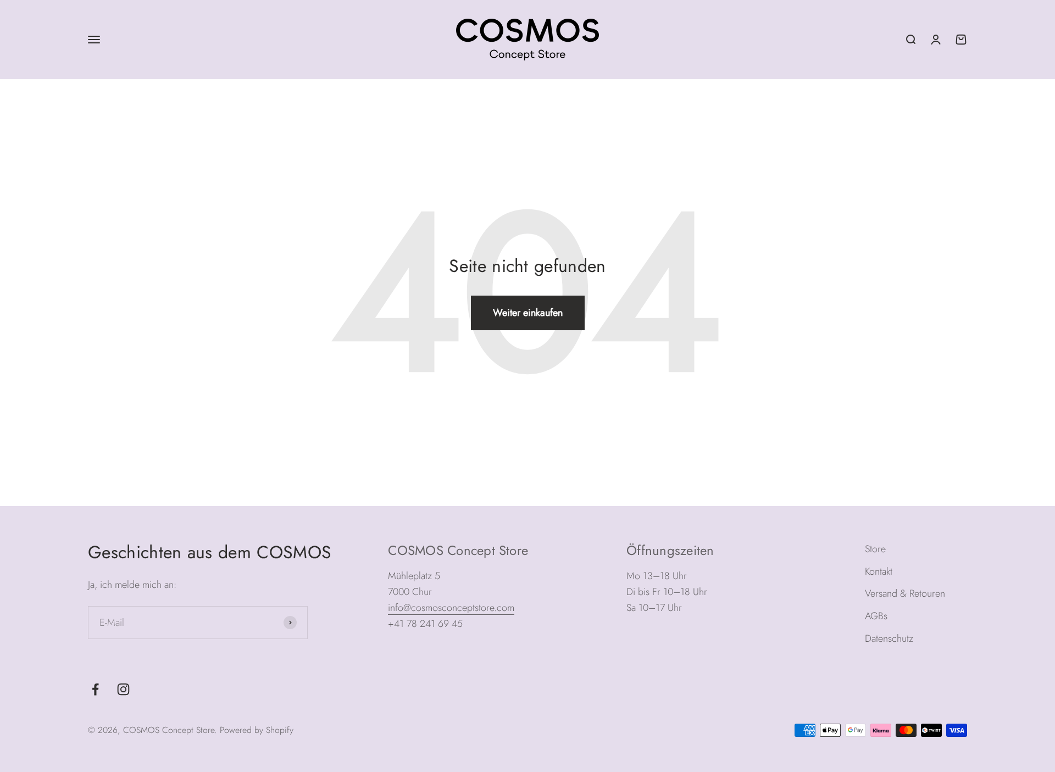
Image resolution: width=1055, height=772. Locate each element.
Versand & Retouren (905, 593)
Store (875, 549)
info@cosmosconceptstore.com (451, 608)
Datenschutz (889, 638)
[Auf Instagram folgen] (123, 689)
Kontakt (878, 571)
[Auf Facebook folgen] (95, 689)
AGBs (876, 616)
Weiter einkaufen (528, 313)
